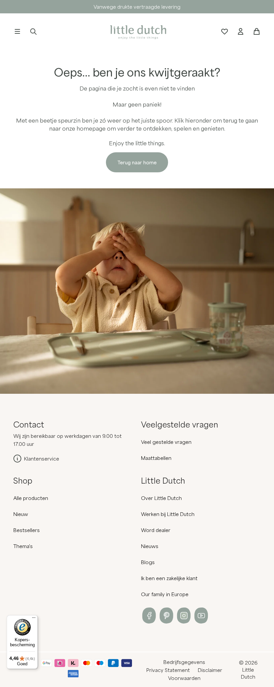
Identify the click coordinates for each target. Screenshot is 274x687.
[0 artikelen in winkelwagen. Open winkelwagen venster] (257, 31)
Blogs (148, 562)
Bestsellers (26, 530)
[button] (17, 31)
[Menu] (34, 619)
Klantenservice (41, 458)
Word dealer (155, 530)
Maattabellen (156, 458)
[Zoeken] (33, 31)
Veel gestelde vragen (166, 442)
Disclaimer (210, 670)
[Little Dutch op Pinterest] (166, 616)
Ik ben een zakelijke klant (169, 578)
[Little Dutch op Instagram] (184, 616)
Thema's (23, 546)
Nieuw (20, 514)
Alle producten (30, 498)
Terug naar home (137, 162)
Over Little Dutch (161, 498)
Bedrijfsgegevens (184, 662)
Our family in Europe (164, 594)
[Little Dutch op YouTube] (201, 616)
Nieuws (149, 546)
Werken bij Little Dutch (167, 514)
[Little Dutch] (137, 31)
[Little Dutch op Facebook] (149, 616)
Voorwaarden (184, 678)
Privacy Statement (168, 670)
